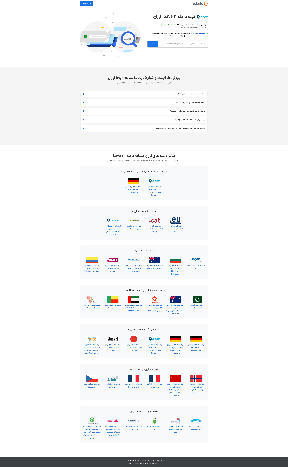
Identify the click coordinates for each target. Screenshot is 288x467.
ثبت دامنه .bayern (199, 33)
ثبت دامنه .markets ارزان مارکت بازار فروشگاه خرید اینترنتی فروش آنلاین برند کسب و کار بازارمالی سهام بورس (92, 432)
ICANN (131, 463)
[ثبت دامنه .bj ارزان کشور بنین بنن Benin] (112, 297)
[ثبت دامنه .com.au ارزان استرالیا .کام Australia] (154, 258)
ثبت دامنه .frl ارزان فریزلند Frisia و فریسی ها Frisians (133, 348)
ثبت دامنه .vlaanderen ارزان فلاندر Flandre (134, 227)
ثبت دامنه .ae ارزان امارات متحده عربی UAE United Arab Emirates (133, 308)
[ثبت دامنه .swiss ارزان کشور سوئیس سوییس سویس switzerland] (154, 297)
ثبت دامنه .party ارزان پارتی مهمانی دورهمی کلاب (175, 429)
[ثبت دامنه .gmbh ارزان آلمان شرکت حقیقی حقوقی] (112, 337)
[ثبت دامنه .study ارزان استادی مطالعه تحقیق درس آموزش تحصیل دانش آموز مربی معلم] (112, 419)
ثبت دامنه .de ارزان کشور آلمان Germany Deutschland (133, 189)
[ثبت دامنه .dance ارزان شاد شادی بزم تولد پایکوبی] (112, 258)
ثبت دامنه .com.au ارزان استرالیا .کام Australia (154, 267)
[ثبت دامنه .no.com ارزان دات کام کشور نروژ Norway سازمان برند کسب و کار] (196, 376)
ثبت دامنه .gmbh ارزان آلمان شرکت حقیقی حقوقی (112, 348)
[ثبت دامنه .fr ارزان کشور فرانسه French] (154, 376)
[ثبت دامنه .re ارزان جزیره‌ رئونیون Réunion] (133, 376)
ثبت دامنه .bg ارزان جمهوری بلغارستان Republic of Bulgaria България (175, 270)
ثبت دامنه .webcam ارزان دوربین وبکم (133, 428)
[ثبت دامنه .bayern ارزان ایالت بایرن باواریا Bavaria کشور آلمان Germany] (154, 179)
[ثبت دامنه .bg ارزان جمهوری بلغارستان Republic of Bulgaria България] (175, 258)
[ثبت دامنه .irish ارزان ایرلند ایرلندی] (112, 376)
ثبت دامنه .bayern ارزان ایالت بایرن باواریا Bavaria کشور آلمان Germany (154, 190)
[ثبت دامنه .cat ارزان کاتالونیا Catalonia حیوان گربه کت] (154, 218)
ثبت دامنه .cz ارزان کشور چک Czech (92, 385)
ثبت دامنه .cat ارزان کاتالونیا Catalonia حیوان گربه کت (154, 229)
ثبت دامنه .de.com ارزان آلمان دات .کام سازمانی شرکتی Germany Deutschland (175, 349)
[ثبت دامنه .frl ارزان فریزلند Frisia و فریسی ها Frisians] (133, 337)
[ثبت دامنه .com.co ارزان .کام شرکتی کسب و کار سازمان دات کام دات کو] (92, 258)
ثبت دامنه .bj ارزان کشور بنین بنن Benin (113, 306)
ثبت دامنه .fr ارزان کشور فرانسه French (154, 385)
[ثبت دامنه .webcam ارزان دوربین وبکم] (133, 419)
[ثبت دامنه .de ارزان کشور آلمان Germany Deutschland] (133, 179)
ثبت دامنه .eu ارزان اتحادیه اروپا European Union (175, 229)
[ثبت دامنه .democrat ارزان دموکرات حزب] (196, 419)
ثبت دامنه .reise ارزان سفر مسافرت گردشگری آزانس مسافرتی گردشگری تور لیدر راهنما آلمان (92, 349)
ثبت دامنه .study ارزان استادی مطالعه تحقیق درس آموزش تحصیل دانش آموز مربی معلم (112, 430)
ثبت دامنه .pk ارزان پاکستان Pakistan (196, 306)
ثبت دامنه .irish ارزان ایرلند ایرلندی (113, 385)
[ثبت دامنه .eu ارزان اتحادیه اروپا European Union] (175, 218)
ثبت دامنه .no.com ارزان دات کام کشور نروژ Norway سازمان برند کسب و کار (196, 388)
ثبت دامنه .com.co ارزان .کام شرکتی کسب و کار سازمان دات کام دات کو (92, 269)
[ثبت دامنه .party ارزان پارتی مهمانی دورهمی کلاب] (175, 419)
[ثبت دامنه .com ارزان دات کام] (196, 258)
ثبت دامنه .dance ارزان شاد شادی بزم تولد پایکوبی (113, 269)
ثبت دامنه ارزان (132, 461)
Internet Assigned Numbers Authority (147, 463)
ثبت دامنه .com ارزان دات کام (196, 267)
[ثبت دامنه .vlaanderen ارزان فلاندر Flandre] (133, 218)
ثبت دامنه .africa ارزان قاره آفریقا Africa (92, 306)
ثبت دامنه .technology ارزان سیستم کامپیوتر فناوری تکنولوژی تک (134, 269)
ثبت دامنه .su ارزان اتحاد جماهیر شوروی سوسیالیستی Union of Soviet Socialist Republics (175, 390)
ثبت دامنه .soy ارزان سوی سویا (154, 428)
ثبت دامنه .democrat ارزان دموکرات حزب (196, 428)
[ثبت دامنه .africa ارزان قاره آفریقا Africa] (92, 297)
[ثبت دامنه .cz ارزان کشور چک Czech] (92, 376)
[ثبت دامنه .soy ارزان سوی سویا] (154, 419)
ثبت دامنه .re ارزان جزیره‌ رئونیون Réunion (133, 385)
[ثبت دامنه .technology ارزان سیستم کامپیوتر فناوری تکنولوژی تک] (133, 258)
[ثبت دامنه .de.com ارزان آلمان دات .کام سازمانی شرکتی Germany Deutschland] (175, 337)
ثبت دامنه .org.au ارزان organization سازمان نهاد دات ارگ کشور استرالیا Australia (175, 309)
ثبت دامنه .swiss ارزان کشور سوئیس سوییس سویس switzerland (154, 308)
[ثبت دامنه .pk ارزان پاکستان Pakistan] (196, 297)
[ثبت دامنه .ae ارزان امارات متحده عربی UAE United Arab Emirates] (133, 297)
